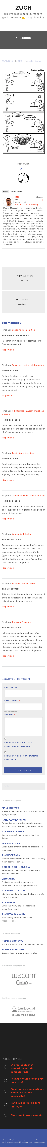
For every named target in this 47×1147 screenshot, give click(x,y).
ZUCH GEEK (9, 902)
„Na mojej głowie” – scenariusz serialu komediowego (23, 1068)
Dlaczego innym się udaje (26, 1115)
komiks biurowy (34, 61)
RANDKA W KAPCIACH (15, 820)
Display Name (11, 688)
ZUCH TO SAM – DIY (13, 914)
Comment (9, 715)
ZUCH (18, 197)
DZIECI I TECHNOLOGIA (16, 867)
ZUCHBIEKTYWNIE (13, 831)
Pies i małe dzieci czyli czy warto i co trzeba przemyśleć (27, 1092)
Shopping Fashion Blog (23, 330)
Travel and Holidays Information (28, 365)
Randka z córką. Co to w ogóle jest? (25, 1105)
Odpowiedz (8, 350)
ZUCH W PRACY (11, 855)
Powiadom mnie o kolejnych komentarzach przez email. (18, 744)
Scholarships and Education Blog (28, 495)
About (5, 191)
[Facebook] (41, 200)
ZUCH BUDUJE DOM (13, 890)
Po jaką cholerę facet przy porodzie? (27, 1080)
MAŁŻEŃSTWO (11, 808)
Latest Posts (16, 191)
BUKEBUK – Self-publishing (26, 205)
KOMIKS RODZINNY (13, 949)
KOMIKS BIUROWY (12, 941)
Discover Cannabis (21, 622)
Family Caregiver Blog (23, 453)
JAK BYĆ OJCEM (11, 843)
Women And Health (21, 534)
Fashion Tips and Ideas (23, 583)
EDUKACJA (8, 879)
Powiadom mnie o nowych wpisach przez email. (21, 758)
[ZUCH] (8, 201)
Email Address (12, 701)
